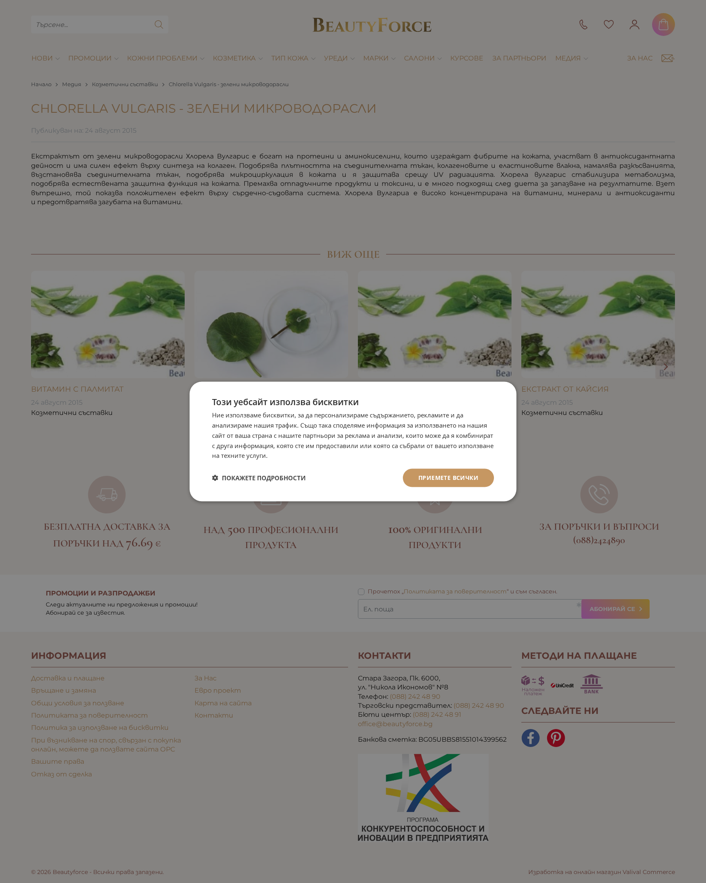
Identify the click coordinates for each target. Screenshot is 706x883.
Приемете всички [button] (448, 478)
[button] (259, 477)
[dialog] (353, 442)
